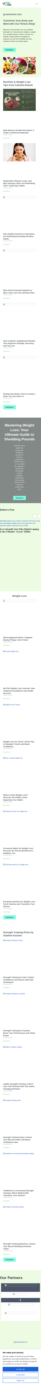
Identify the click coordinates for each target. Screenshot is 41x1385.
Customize (20, 1375)
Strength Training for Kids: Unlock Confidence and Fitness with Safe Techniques (18, 979)
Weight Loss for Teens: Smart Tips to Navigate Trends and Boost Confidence (18, 744)
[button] (39, 516)
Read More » (7, 138)
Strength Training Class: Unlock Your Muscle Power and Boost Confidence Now (17, 1139)
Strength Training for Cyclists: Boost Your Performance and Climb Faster (19, 1033)
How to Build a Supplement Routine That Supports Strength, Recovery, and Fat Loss (19, 343)
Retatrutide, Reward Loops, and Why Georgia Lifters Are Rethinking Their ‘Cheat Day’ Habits (19, 183)
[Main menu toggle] (37, 4)
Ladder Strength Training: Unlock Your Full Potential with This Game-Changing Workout (19, 1086)
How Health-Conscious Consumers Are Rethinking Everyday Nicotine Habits (19, 236)
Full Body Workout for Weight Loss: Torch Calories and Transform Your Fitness (19, 904)
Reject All (20, 1380)
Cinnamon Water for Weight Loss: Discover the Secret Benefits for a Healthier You (18, 850)
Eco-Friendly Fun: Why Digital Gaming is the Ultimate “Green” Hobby (19, 530)
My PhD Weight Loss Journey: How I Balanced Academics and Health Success (19, 690)
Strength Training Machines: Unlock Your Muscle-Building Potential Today (19, 1246)
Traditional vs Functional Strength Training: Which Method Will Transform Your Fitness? (18, 1193)
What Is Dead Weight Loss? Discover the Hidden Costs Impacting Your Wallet (15, 797)
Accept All (20, 1369)
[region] (20, 1367)
